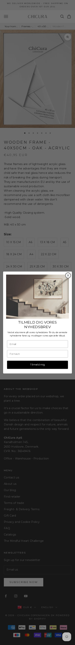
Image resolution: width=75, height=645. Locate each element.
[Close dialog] (68, 275)
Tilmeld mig (37, 364)
